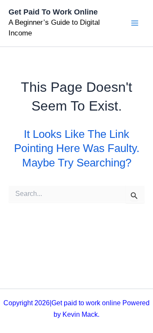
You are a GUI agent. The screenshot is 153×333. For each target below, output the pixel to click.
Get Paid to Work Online (53, 12)
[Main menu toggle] (134, 23)
